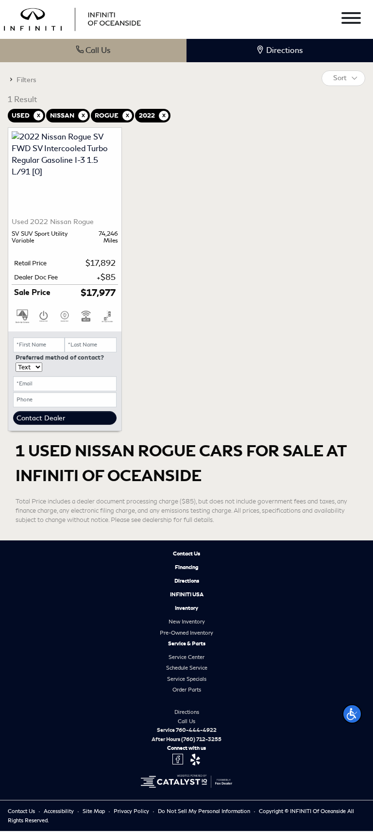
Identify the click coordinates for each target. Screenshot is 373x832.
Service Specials (186, 679)
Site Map (94, 811)
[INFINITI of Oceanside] (73, 17)
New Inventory (187, 621)
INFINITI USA (186, 594)
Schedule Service (186, 667)
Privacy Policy (132, 811)
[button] (352, 714)
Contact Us (186, 553)
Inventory (186, 608)
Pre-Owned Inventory (186, 632)
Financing (187, 567)
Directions (186, 580)
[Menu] (351, 20)
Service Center (186, 657)
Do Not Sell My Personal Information (205, 811)
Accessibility (59, 811)
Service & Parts (186, 643)
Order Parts (186, 689)
